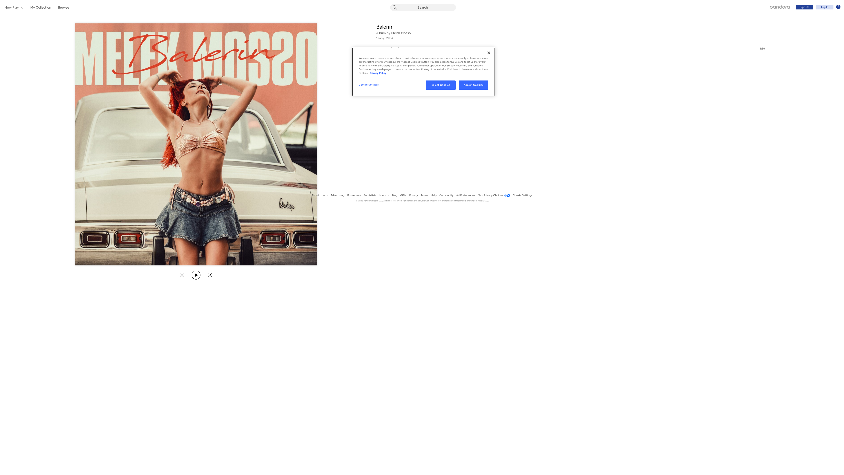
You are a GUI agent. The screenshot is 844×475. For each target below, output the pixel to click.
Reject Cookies (440, 84)
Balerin (384, 27)
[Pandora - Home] (780, 7)
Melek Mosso (401, 33)
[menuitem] (817, 7)
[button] (573, 48)
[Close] (489, 53)
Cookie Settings (369, 84)
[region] (423, 72)
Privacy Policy (378, 73)
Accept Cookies (474, 84)
